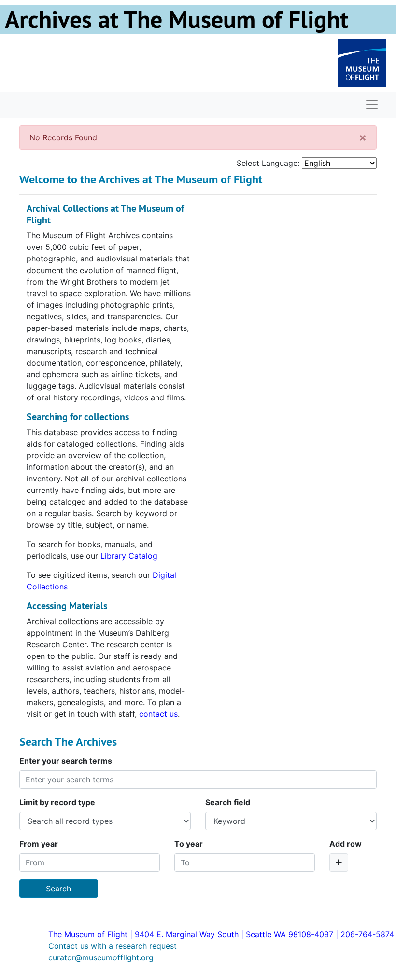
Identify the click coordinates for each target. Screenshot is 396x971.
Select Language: (268, 163)
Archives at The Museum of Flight (176, 19)
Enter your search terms (65, 761)
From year (38, 843)
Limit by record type (57, 802)
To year (188, 843)
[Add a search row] (338, 862)
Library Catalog (128, 556)
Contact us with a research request (112, 946)
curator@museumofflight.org (101, 957)
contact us (158, 714)
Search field (227, 802)
